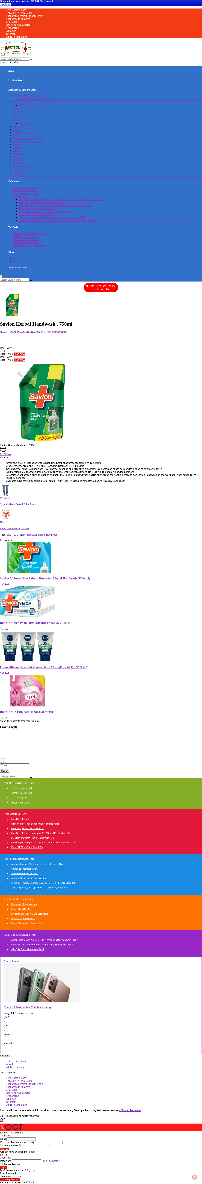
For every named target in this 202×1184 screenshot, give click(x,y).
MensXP (17, 144)
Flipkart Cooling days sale (24, 904)
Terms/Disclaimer (16, 1061)
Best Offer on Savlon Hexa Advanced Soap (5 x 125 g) (35, 622)
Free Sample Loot (16, 10)
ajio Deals (11, 21)
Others (11, 252)
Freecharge (12, 27)
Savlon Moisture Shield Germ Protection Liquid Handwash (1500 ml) (45, 578)
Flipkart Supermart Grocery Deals (24, 15)
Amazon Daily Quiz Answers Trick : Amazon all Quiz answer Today (44, 940)
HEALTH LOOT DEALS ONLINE (30, 233)
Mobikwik (18, 114)
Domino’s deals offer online (28, 138)
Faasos (17, 156)
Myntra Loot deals (23, 117)
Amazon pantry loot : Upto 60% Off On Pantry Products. (39, 887)
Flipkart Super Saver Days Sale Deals (29, 914)
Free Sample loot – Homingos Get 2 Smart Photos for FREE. (52, 217)
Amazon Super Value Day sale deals (29, 878)
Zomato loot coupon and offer (30, 108)
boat (15, 135)
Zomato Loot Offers (21, 793)
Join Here (5, 4)
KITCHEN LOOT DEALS (26, 239)
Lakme (16, 150)
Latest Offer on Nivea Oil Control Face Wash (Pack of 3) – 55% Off (43, 667)
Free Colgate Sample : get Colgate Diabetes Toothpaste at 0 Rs (55, 205)
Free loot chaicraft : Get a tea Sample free (42, 202)
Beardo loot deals (22, 165)
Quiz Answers (14, 181)
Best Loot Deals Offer (18, 24)
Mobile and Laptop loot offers (29, 245)
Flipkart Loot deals (23, 102)
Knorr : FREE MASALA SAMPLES (37, 214)
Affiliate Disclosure (16, 36)
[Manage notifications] (194, 1177)
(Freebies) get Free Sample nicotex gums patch (45, 211)
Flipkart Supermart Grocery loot (27, 923)
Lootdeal (18, 147)
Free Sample (20, 196)
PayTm (17, 120)
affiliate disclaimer (130, 1110)
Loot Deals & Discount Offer (22, 90)
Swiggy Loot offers (21, 802)
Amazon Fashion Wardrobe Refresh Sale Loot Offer (37, 864)
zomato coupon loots (22, 788)
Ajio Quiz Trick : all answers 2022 (27, 949)
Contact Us (19, 261)
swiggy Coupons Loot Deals (28, 141)
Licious (16, 129)
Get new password (10, 1179)
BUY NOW (5, 454)
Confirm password (10, 1145)
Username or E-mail (10, 1176)
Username (5, 1135)
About (16, 258)
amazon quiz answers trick (27, 187)
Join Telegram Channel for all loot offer (102, 287)
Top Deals (13, 227)
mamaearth (19, 111)
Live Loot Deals (15, 80)
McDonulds (19, 174)
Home (11, 71)
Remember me (11, 1164)
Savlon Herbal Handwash (43, 534)
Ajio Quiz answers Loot (25, 193)
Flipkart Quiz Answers (18, 18)
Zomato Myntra (19, 797)
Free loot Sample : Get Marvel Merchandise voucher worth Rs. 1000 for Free (61, 199)
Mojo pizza (18, 153)
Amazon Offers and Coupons (28, 95)
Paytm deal (25, 123)
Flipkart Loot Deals (20, 909)
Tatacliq (17, 159)
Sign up (4, 1149)
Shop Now (19, 354)
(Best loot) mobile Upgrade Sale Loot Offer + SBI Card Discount (43, 883)
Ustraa (16, 168)
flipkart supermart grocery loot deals (39, 105)
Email (3, 1138)
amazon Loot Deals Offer (24, 869)
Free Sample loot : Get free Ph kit (37, 208)
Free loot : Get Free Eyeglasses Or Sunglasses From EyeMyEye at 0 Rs (58, 220)
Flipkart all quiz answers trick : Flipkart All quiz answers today (42, 944)
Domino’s (11, 30)
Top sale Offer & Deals (19, 12)
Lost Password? (51, 1160)
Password (16, 1142)
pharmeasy (19, 126)
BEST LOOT (13, 534)
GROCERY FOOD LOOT (25, 242)
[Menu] (1, 276)
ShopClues (18, 162)
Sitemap (11, 33)
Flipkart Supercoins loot (23, 918)
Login (3, 1167)
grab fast (25, 534)
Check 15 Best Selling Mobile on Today (27, 1007)
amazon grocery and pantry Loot (37, 98)
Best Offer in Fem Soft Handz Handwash (26, 711)
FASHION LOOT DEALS (26, 236)
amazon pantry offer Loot (24, 873)
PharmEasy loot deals (25, 132)
